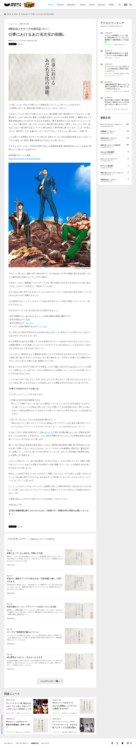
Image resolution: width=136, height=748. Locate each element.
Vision (83, 5)
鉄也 (28, 319)
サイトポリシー (8, 743)
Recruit (101, 5)
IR (120, 5)
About (92, 5)
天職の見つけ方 (46, 432)
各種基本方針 (35, 743)
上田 (52, 332)
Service (60, 5)
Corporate (12, 24)
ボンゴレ (29, 323)
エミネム (43, 326)
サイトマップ (45, 743)
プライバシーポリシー (22, 743)
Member (71, 5)
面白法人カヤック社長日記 (18, 40)
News (16, 14)
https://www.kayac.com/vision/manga (24, 159)
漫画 (35, 40)
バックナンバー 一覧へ (50, 681)
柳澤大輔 (30, 40)
